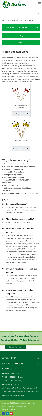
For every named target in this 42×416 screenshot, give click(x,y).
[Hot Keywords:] (38, 13)
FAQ (21, 36)
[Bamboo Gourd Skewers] (21, 129)
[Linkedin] (7, 413)
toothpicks (31, 257)
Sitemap (13, 409)
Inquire (18, 114)
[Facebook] (3, 413)
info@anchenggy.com (12, 384)
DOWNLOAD (21, 43)
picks (14, 257)
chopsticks (21, 257)
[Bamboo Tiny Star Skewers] (21, 94)
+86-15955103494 (10, 377)
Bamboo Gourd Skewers (20, 140)
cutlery (8, 260)
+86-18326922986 (11, 381)
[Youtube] (11, 413)
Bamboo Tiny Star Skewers (21, 106)
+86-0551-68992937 (11, 373)
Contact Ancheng (15, 347)
